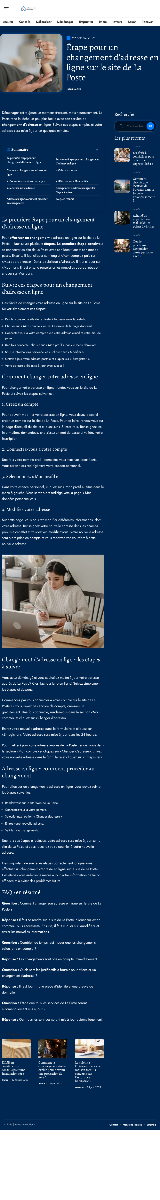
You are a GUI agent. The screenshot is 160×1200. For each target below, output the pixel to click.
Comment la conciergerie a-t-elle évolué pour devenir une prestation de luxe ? (52, 1070)
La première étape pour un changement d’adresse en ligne (24, 160)
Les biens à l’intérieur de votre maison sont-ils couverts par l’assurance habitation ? (88, 1071)
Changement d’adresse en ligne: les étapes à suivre (75, 190)
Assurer (79, 1087)
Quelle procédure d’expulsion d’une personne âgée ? (143, 248)
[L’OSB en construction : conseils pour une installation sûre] (16, 1048)
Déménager (74, 89)
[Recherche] (153, 9)
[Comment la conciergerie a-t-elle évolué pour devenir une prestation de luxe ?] (52, 1048)
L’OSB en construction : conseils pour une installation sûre (13, 1068)
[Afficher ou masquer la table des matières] (63, 149)
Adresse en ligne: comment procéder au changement (27, 201)
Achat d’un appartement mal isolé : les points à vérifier (144, 221)
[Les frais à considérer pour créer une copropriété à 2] (122, 155)
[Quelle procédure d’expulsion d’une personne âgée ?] (122, 245)
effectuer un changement (30, 237)
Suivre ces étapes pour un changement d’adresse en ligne (77, 161)
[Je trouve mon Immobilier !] (28, 9)
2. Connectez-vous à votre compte (26, 181)
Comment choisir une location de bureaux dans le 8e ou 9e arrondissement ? (144, 189)
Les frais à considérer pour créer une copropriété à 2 (144, 158)
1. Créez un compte (66, 170)
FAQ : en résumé (65, 199)
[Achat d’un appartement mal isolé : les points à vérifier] (122, 218)
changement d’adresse (20, 124)
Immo (5, 1080)
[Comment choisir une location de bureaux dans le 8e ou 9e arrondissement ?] (122, 186)
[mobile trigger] (7, 9)
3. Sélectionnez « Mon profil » (72, 181)
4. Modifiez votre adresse (21, 188)
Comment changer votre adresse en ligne (27, 172)
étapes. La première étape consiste (72, 243)
